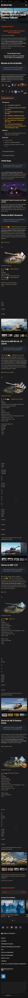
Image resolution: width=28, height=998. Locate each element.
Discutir (10, 916)
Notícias (7, 9)
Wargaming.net (8, 995)
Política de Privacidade (7, 952)
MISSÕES (5, 31)
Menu (26, 5)
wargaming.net (7, 969)
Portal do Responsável (7, 955)
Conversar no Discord (7, 26)
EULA (2, 949)
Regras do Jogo (5, 958)
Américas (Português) (9, 933)
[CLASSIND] (3, 976)
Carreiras (3, 961)
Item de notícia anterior (4, 892)
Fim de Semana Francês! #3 (8, 155)
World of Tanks (6, 5)
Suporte (3, 938)
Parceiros (3, 941)
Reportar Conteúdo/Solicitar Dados (10, 946)
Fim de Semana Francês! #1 (8, 98)
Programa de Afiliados (7, 944)
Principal (2, 9)
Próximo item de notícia (23, 892)
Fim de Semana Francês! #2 (8, 151)
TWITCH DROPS (13, 31)
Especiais (11, 9)
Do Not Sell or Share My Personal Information (13, 964)
